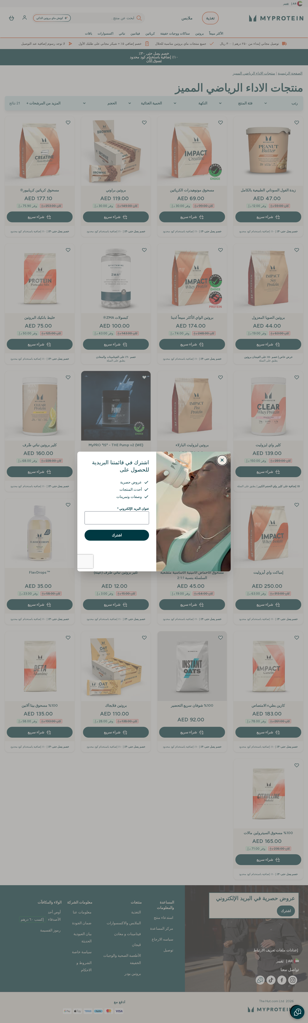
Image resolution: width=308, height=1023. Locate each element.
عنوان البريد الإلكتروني (133, 508)
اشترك (117, 535)
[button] (297, 1012)
